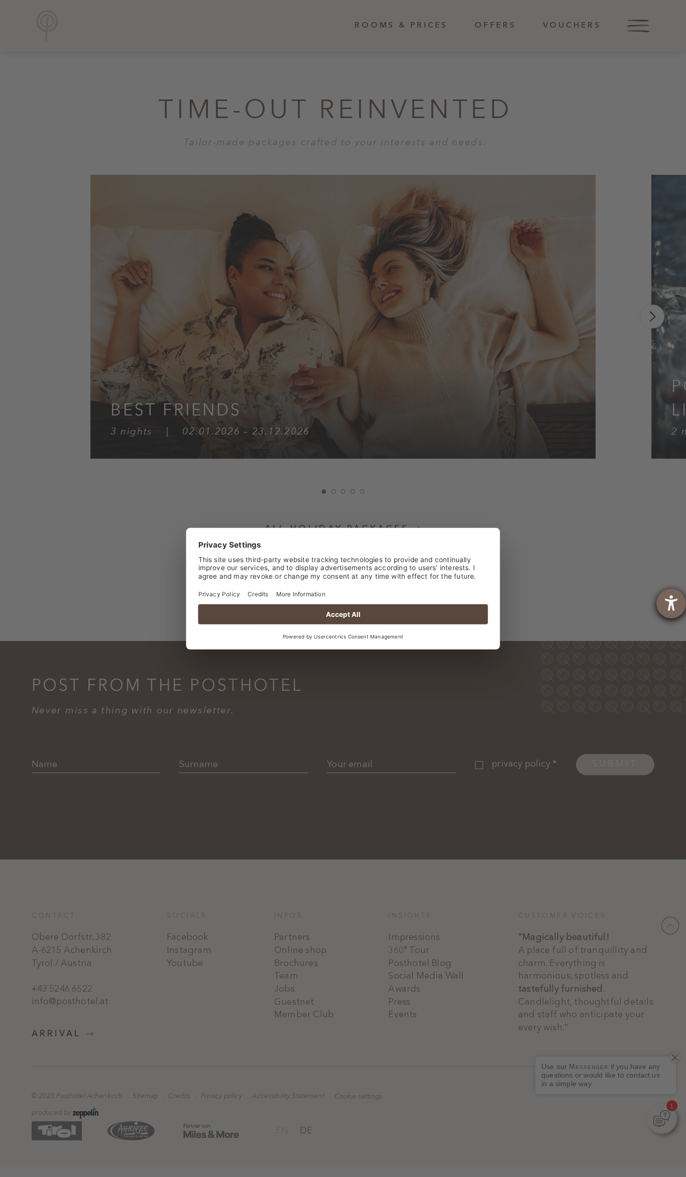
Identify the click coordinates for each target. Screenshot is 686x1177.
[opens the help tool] (671, 603)
